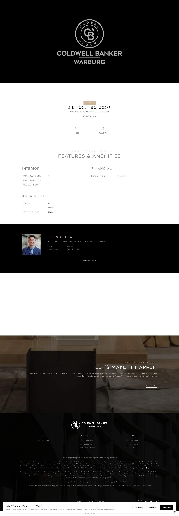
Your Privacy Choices (89, 513)
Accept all (167, 507)
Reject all (139, 507)
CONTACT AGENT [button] (89, 261)
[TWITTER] (157, 502)
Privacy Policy (98, 502)
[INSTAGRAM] (146, 502)
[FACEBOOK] (140, 502)
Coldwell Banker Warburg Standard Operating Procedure (97, 458)
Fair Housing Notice (69, 458)
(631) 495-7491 (73, 249)
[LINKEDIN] (151, 502)
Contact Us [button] (151, 386)
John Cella (60, 237)
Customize (153, 507)
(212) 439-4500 (87, 440)
